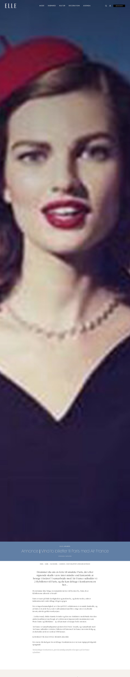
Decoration (74, 5)
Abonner (119, 5)
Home (41, 564)
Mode (41, 5)
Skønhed (52, 5)
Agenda (87, 5)
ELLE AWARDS (65, 546)
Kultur (62, 5)
